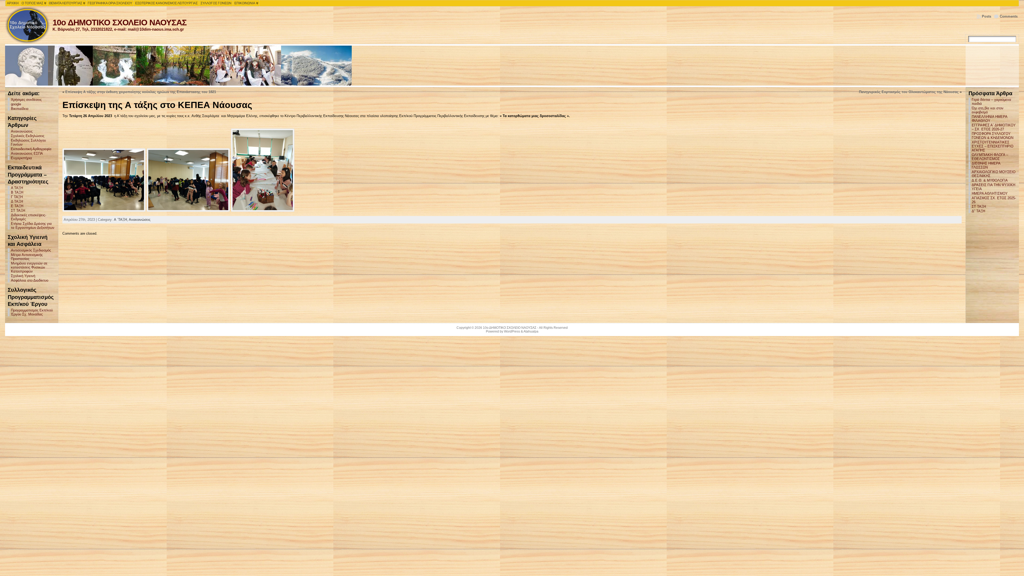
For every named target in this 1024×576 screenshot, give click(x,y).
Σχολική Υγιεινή (23, 276)
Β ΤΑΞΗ (17, 192)
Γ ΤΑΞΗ (17, 197)
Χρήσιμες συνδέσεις (26, 100)
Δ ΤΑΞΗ (17, 201)
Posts (986, 16)
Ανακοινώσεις (22, 131)
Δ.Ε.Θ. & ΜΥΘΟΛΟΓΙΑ (990, 180)
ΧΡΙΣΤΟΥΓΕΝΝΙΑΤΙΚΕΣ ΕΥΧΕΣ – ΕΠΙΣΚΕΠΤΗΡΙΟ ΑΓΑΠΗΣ (992, 146)
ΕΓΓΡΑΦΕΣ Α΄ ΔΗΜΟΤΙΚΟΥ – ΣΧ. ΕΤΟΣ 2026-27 (994, 127)
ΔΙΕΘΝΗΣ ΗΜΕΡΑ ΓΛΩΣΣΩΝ (986, 165)
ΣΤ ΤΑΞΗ (18, 211)
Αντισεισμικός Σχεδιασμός (31, 250)
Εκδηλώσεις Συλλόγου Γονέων (28, 142)
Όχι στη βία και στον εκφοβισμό (987, 110)
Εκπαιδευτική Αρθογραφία (31, 149)
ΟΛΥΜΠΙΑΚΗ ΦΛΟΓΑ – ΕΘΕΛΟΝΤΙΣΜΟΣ (990, 157)
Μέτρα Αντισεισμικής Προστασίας (27, 257)
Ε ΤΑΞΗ (17, 206)
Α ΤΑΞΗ (17, 188)
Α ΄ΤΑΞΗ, (121, 220)
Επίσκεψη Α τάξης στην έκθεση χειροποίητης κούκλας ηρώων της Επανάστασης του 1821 (140, 92)
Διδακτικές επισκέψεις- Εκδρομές (28, 217)
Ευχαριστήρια (21, 158)
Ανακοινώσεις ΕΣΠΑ (27, 153)
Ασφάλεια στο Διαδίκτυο (29, 280)
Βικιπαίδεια (20, 109)
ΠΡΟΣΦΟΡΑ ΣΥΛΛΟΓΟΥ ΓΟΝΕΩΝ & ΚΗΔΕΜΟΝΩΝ (992, 136)
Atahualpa (530, 331)
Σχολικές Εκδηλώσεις (27, 136)
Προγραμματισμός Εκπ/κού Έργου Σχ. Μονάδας (32, 312)
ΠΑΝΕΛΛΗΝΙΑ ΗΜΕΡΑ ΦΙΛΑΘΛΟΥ (989, 119)
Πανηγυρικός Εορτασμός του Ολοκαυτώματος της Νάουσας (909, 92)
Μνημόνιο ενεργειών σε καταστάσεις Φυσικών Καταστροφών (29, 267)
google (16, 104)
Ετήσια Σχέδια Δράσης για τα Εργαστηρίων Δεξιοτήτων (32, 226)
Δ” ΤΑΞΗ (978, 211)
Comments (1009, 16)
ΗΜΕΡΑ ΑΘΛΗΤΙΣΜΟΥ (990, 193)
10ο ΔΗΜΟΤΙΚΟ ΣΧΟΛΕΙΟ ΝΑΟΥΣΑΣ (120, 22)
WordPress (512, 331)
